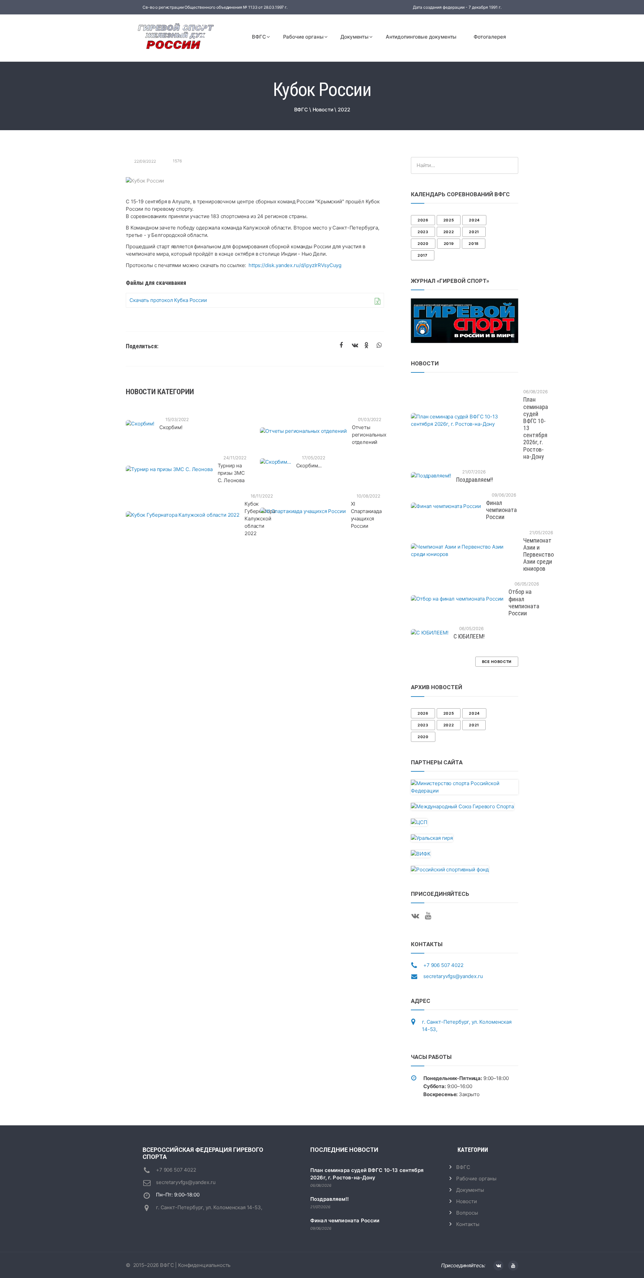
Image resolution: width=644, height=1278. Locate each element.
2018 (474, 243)
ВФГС (259, 37)
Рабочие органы (303, 37)
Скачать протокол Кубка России (168, 300)
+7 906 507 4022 (443, 965)
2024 (474, 220)
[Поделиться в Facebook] (343, 345)
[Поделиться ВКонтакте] (355, 345)
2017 (423, 255)
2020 (423, 243)
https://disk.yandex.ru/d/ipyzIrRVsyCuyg (295, 265)
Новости (466, 1201)
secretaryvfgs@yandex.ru (453, 976)
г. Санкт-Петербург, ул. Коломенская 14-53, (209, 1207)
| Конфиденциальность (202, 1265)
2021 (474, 231)
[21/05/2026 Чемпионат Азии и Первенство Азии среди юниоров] (464, 550)
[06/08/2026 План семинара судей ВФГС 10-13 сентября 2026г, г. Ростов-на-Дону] (464, 420)
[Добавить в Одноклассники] (368, 345)
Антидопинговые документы (421, 37)
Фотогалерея (490, 37)
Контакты (467, 1224)
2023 (423, 231)
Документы (354, 37)
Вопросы (467, 1213)
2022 (448, 231)
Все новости (497, 661)
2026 (423, 220)
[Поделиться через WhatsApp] (380, 345)
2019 (449, 243)
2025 (448, 220)
